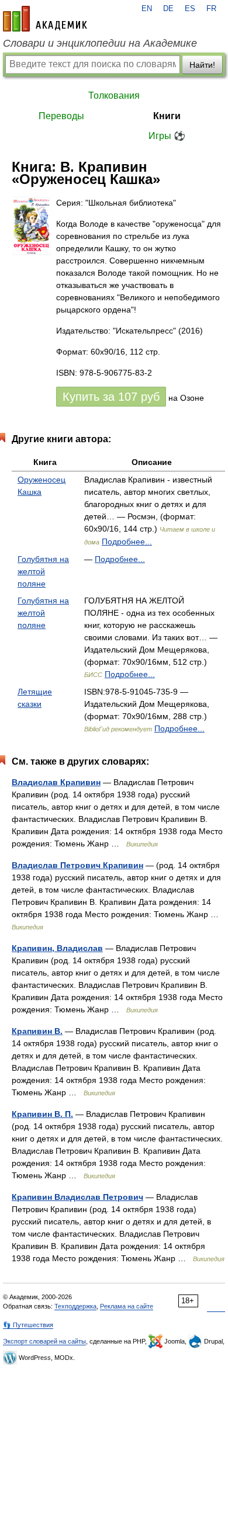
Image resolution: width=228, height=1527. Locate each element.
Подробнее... (127, 541)
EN (146, 9)
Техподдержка (75, 1306)
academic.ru (45, 19)
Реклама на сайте (126, 1306)
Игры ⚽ (166, 136)
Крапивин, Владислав (57, 948)
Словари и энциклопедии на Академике (100, 43)
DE (168, 9)
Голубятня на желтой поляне (43, 571)
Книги (167, 116)
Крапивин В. (37, 1031)
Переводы (61, 116)
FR (211, 9)
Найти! (202, 65)
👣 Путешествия (28, 1324)
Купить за (111, 396)
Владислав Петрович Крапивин (77, 865)
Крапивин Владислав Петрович (77, 1197)
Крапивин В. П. (42, 1114)
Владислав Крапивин (56, 782)
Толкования (114, 95)
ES (190, 9)
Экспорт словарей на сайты (44, 1341)
